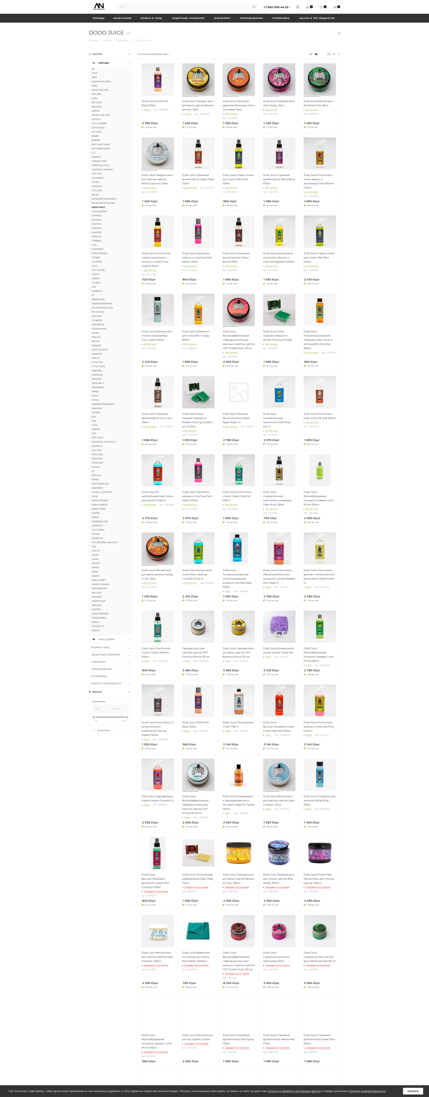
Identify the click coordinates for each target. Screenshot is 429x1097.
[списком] (334, 54)
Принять (413, 1091)
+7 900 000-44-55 (276, 7)
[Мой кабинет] (297, 7)
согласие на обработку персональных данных (294, 1091)
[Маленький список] (311, 54)
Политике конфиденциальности (367, 1091)
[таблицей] (339, 54)
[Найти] (254, 6)
